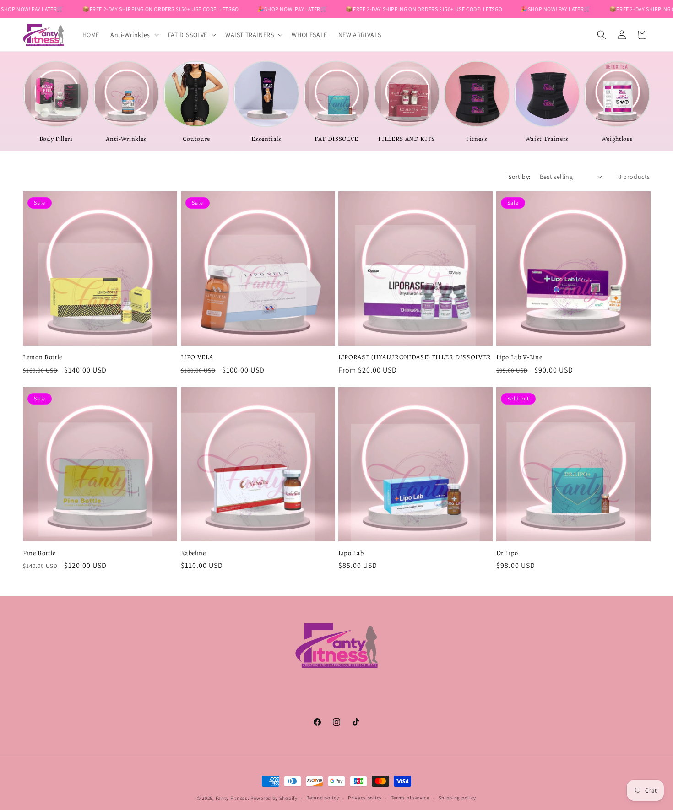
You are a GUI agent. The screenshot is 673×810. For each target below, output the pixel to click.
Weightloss (617, 139)
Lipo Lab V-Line (519, 357)
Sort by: (519, 177)
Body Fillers (56, 139)
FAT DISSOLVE (336, 139)
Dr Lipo (507, 553)
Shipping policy (458, 797)
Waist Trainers (547, 139)
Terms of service (410, 797)
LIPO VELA (197, 357)
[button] (134, 34)
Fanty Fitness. (233, 798)
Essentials (266, 139)
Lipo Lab (351, 553)
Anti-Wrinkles (126, 139)
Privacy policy (365, 797)
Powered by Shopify (274, 798)
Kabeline (193, 553)
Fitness (477, 139)
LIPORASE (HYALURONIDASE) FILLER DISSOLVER (414, 357)
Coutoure (196, 139)
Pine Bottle (39, 553)
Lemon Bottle (42, 357)
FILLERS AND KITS (406, 139)
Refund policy (322, 797)
